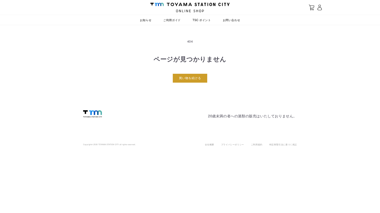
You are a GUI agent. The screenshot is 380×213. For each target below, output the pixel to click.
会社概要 (209, 144)
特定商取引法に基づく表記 (283, 144)
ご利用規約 (256, 144)
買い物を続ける (190, 78)
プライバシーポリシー (232, 144)
